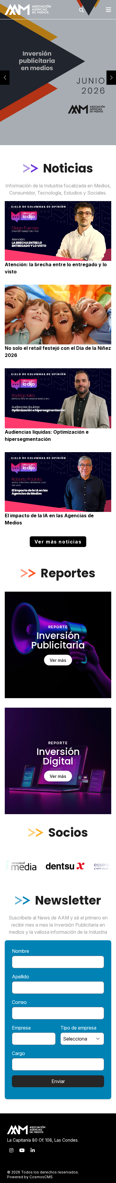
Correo (19, 1002)
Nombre (20, 951)
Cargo (18, 1053)
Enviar (58, 1081)
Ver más (58, 660)
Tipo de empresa (78, 1028)
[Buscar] (81, 10)
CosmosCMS (41, 1177)
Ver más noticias (58, 542)
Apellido (20, 977)
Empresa (21, 1028)
